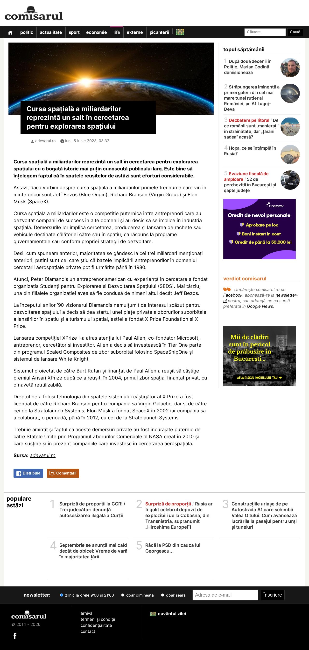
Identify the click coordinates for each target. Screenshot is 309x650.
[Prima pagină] (10, 32)
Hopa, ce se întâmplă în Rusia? (250, 150)
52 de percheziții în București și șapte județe (250, 181)
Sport (74, 32)
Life (116, 32)
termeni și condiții (98, 619)
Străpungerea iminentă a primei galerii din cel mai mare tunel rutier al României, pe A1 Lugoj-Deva (251, 98)
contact (88, 631)
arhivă (86, 613)
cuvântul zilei (171, 613)
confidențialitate (96, 625)
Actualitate (51, 32)
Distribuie (31, 473)
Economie (96, 32)
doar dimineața (139, 595)
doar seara (175, 595)
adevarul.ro (45, 140)
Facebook (232, 295)
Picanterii (159, 32)
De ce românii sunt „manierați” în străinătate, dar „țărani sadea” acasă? (251, 128)
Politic (26, 32)
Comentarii (65, 473)
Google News (260, 306)
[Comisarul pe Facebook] (15, 635)
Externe (135, 32)
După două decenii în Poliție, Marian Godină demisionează (248, 66)
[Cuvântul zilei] (175, 31)
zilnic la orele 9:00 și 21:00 (89, 595)
